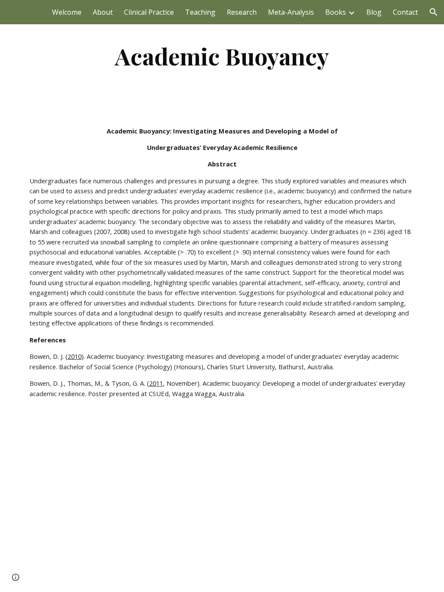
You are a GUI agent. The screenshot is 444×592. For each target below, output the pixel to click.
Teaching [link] (200, 12)
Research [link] (242, 12)
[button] (433, 12)
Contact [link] (405, 12)
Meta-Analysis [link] (291, 12)
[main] (222, 56)
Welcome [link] (67, 12)
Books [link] (335, 12)
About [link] (103, 12)
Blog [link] (374, 12)
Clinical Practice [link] (149, 12)
